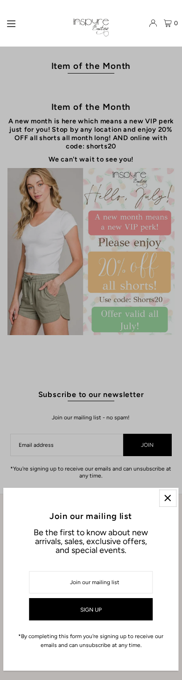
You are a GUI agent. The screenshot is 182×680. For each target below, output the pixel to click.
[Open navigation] (35, 23)
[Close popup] (168, 498)
